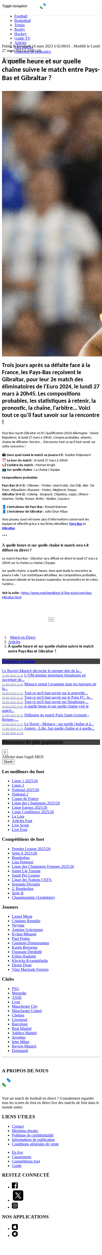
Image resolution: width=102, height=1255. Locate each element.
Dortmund (20, 1050)
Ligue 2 (18, 785)
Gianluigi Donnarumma (30, 943)
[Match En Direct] (18, 1085)
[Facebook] (15, 1187)
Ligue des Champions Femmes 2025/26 (43, 866)
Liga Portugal (22, 862)
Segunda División (26, 884)
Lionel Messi (22, 916)
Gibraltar (8, 528)
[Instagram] (15, 1207)
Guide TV (22, 38)
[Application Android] (15, 1235)
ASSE (17, 997)
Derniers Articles (18, 661)
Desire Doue (22, 965)
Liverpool (19, 1020)
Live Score (20, 825)
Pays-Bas (75, 524)
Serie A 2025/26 (24, 853)
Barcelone (20, 1024)
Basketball (22, 20)
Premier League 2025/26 (31, 849)
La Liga (18, 816)
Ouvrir (8, 762)
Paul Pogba (21, 938)
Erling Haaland (24, 956)
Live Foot (19, 829)
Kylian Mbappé (24, 934)
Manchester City (25, 1006)
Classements (21, 1157)
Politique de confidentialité (32, 1135)
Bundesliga (20, 858)
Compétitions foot (26, 1161)
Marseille (19, 993)
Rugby (19, 29)
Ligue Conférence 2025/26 (33, 812)
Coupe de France (25, 799)
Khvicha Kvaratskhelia (30, 961)
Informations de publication (33, 1139)
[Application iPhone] (15, 1228)
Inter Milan (20, 1042)
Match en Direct (22, 637)
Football (20, 16)
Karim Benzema (24, 947)
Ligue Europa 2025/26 (29, 807)
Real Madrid (21, 1028)
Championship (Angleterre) (33, 897)
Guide (17, 1166)
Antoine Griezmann (27, 930)
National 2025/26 (25, 790)
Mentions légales (25, 1131)
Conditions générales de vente (35, 1144)
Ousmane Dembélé (27, 952)
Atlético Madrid (24, 1033)
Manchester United (27, 1011)
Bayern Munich (24, 1046)
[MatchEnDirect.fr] (51, 8)
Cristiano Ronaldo (26, 921)
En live (17, 1152)
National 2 (20, 794)
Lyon (16, 1002)
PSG (15, 989)
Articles (20, 43)
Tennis (19, 25)
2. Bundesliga (22, 888)
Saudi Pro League (26, 875)
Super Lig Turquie (26, 871)
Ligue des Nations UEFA (32, 880)
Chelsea (18, 1015)
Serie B (18, 893)
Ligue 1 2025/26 (25, 781)
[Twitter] (18, 1200)
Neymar (18, 925)
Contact (18, 1126)
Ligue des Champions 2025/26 (36, 803)
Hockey (20, 34)
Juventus (19, 1037)
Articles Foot (22, 821)
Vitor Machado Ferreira (30, 969)
